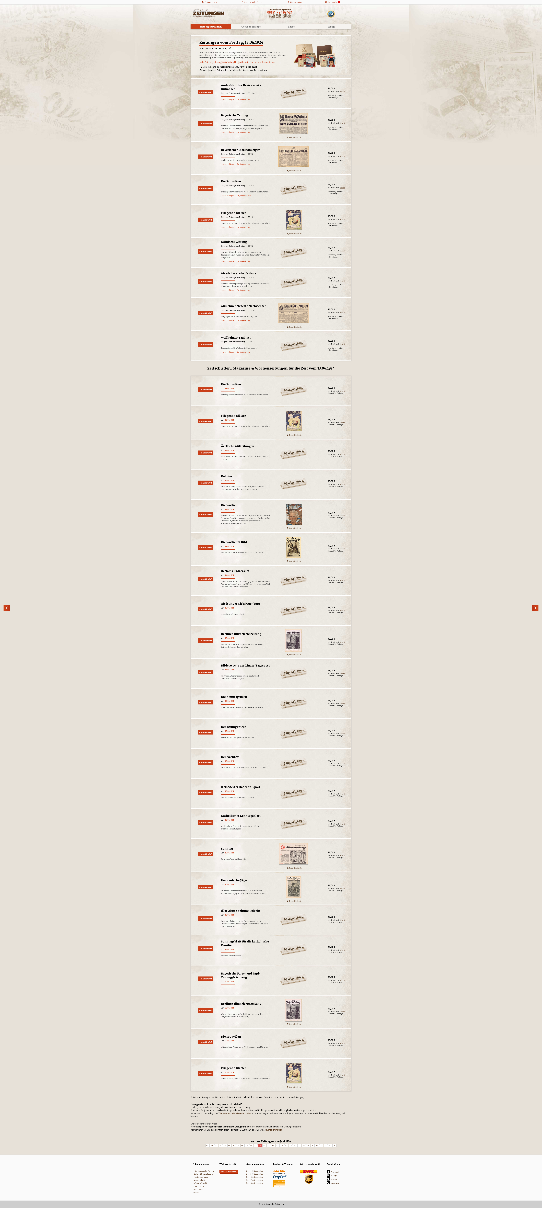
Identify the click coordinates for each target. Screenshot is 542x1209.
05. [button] (225, 1146)
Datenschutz (199, 1186)
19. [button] (286, 1146)
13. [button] (260, 1146)
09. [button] (242, 1146)
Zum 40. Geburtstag (254, 1171)
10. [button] (247, 1146)
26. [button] (317, 1146)
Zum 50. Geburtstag (254, 1174)
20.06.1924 (229, 981)
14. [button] (264, 1146)
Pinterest (335, 1183)
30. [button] (334, 1146)
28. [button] (325, 1146)
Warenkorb (333, 2)
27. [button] (321, 1146)
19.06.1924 (229, 884)
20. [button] (290, 1146)
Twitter (334, 1179)
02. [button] (212, 1146)
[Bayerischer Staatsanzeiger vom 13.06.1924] (299, 157)
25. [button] (312, 1146)
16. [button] (273, 1146)
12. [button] (255, 1146)
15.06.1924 (229, 608)
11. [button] (251, 1146)
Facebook (335, 1172)
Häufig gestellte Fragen (204, 1171)
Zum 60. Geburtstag (254, 1177)
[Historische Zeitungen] (208, 12)
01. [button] (207, 1146)
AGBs (196, 1192)
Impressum (199, 1189)
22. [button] (299, 1146)
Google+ (334, 1175)
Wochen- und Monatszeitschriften (234, 1113)
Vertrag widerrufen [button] (229, 1171)
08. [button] (238, 1146)
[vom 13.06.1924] (299, 421)
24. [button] (308, 1146)
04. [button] (220, 1146)
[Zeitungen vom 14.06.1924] (535, 608)
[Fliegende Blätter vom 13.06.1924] (299, 220)
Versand (342, 92)
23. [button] (304, 1146)
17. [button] (277, 1146)
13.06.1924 (229, 388)
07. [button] (234, 1146)
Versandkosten (200, 1180)
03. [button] (216, 1146)
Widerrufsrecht (200, 1183)
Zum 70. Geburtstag (254, 1180)
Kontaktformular (201, 1177)
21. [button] (295, 1146)
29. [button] (330, 1146)
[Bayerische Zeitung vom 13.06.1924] (299, 124)
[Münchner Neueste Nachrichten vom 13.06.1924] (299, 313)
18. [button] (282, 1146)
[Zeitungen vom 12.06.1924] (7, 608)
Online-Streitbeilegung (203, 1174)
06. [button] (229, 1146)
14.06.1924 (229, 450)
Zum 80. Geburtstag (254, 1183)
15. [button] (269, 1146)
